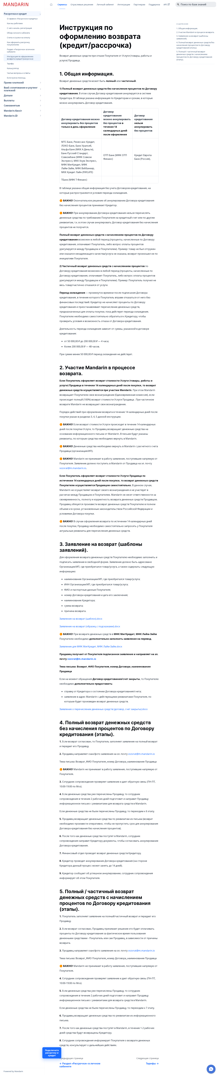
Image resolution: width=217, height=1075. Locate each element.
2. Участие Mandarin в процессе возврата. (195, 32)
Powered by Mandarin (13, 1071)
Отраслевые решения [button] (82, 4)
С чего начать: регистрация (19, 28)
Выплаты (9, 100)
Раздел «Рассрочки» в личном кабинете (21, 50)
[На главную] (51, 4)
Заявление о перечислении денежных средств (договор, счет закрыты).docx (103, 709)
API (165, 4)
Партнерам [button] (139, 4)
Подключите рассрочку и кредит (52, 1053)
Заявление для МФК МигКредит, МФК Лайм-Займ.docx (90, 646)
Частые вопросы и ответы (18, 73)
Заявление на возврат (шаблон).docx (80, 618)
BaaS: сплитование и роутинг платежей (20, 89)
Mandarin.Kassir (13, 110)
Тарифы (10, 63)
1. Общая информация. (187, 28)
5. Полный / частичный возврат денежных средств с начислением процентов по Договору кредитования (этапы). (194, 55)
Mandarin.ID (11, 115)
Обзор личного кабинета (18, 32)
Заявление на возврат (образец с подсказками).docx (89, 626)
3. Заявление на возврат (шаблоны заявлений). (192, 37)
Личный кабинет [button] (105, 4)
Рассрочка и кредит (15, 13)
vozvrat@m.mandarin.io (72, 468)
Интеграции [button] (124, 4)
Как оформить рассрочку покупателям (18, 43)
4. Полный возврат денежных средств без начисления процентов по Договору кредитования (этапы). (195, 45)
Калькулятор (13, 68)
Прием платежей (14, 82)
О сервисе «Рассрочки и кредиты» (22, 18)
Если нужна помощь (16, 77)
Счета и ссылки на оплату (18, 37)
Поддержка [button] (154, 4)
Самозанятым (12, 105)
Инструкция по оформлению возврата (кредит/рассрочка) (20, 57)
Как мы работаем (15, 23)
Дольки (8, 95)
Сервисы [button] (62, 4)
